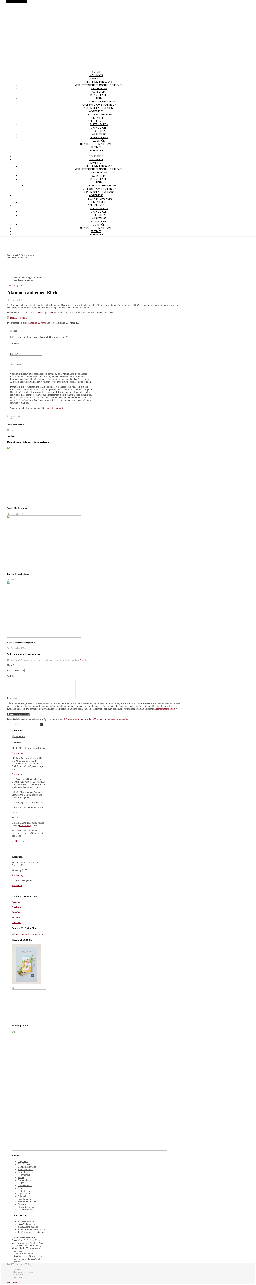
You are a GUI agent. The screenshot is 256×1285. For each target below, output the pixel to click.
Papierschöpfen (25, 1193)
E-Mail (14, 354)
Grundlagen (99, 127)
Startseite (96, 72)
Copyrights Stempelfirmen (96, 144)
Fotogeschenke (25, 1180)
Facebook (16, 907)
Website (11, 676)
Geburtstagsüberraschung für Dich (99, 85)
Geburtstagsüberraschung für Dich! (22, 642)
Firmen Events (99, 117)
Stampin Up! (96, 78)
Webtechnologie (25, 1209)
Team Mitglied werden (102, 101)
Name (11, 665)
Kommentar (12, 698)
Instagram (16, 902)
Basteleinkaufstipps (27, 1167)
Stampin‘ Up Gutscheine (17, 508)
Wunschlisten (99, 95)
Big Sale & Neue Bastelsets (18, 574)
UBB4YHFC (18, 841)
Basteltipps (23, 1172)
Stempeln (22, 1204)
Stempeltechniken (26, 1207)
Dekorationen (24, 1175)
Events (21, 1177)
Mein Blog (96, 75)
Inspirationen (99, 137)
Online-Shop (25, 825)
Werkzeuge (99, 134)
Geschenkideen (25, 1185)
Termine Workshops (99, 114)
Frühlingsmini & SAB (99, 81)
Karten (21, 1188)
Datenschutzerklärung (52, 408)
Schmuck (22, 1196)
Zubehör (99, 140)
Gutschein (99, 91)
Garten (21, 1183)
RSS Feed (16, 922)
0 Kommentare (14, 416)
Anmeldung (17, 753)
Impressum (18, 1274)
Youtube (16, 912)
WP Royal (28, 1264)
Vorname (14, 343)
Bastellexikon (99, 124)
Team (99, 98)
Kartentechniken (25, 1191)
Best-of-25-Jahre (38, 323)
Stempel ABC (96, 121)
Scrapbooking (24, 1199)
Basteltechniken (25, 1169)
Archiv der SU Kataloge (99, 108)
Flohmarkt (96, 150)
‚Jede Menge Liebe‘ (44, 312)
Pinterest (16, 917)
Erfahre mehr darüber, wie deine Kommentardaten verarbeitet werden (96, 719)
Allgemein (23, 1161)
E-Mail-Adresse (15, 670)
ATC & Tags (24, 1164)
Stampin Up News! (16, 285)
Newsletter (99, 88)
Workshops (96, 111)
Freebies (96, 147)
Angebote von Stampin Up (99, 104)
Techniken (99, 131)
